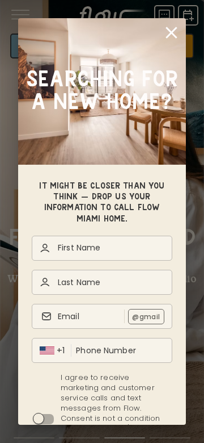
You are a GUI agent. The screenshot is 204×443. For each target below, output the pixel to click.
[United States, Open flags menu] (47, 350)
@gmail (146, 316)
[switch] (38, 418)
